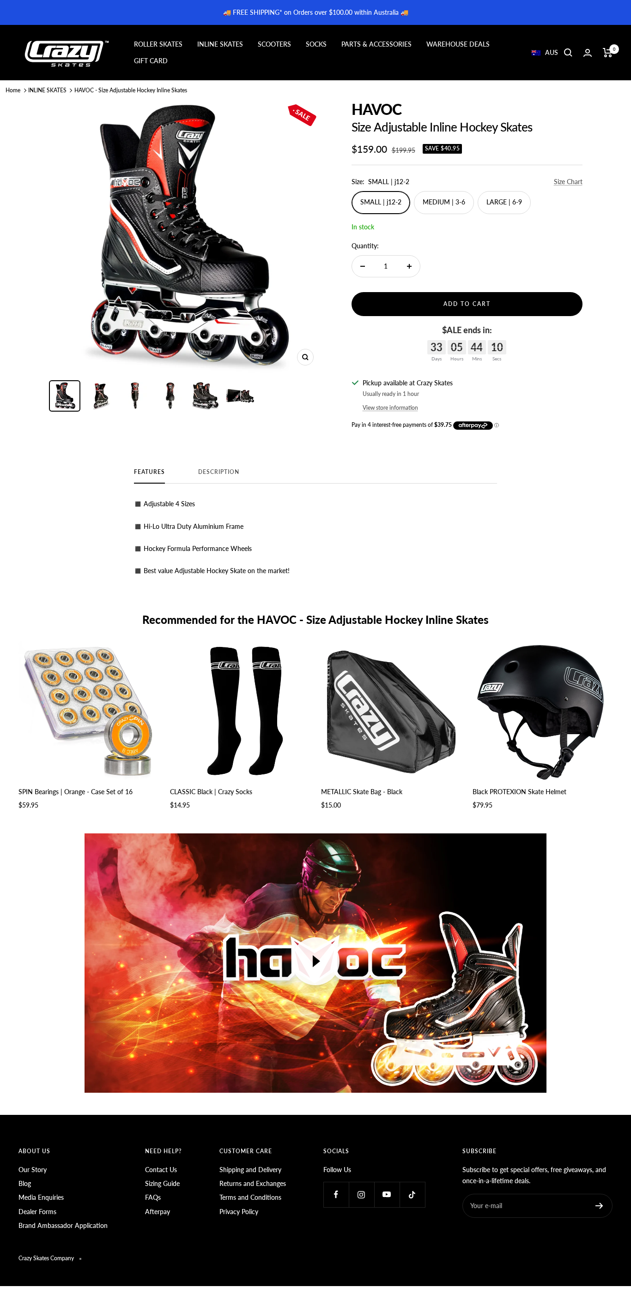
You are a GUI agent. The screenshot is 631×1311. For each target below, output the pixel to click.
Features (149, 472)
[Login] (587, 53)
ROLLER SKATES (158, 44)
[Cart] (608, 52)
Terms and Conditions (250, 1197)
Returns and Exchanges (252, 1183)
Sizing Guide (162, 1183)
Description (218, 472)
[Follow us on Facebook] (336, 1194)
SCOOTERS (274, 44)
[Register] (599, 1206)
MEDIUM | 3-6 (444, 202)
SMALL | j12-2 (380, 202)
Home (13, 90)
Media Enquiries (41, 1197)
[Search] (568, 52)
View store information (390, 407)
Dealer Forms (37, 1211)
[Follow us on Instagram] (361, 1194)
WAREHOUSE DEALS (458, 44)
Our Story (32, 1169)
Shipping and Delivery (250, 1169)
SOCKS (316, 44)
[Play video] (315, 961)
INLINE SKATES (220, 44)
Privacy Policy (238, 1211)
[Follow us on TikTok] (412, 1194)
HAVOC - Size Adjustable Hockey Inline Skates (130, 90)
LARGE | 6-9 (504, 202)
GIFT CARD (151, 61)
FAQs (153, 1197)
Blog (24, 1183)
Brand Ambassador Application (63, 1225)
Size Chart (568, 182)
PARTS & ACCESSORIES (376, 44)
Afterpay (157, 1211)
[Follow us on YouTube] (387, 1194)
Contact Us (161, 1169)
